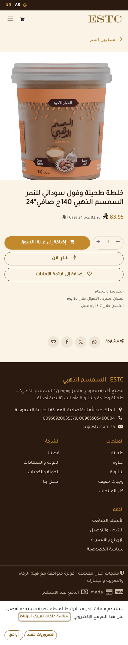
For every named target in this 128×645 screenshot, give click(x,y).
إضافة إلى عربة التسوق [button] (44, 242)
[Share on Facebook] (67, 342)
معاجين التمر (103, 40)
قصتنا (54, 453)
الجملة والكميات (44, 472)
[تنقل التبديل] (10, 19)
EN (8, 5)
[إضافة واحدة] (98, 242)
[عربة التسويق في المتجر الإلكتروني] (22, 19)
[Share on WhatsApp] (94, 342)
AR (17, 5)
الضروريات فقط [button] (40, 635)
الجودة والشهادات (42, 463)
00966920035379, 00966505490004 (79, 419)
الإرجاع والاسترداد (107, 540)
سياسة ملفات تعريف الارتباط (44, 617)
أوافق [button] (13, 635)
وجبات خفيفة (111, 482)
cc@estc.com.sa (98, 427)
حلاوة (118, 463)
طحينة (117, 453)
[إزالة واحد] (118, 242)
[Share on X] (80, 342)
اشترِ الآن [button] (61, 258)
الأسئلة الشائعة (108, 521)
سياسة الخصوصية (105, 549)
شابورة (117, 472)
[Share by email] (53, 342)
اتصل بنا (51, 482)
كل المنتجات (111, 491)
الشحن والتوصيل (107, 530)
